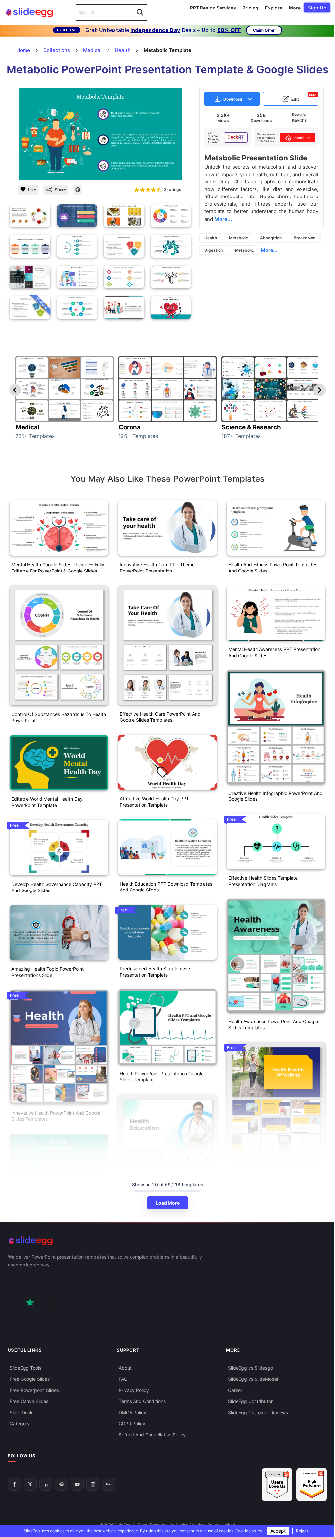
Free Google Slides (30, 1379)
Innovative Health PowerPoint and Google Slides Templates (55, 1116)
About (125, 1368)
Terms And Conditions (142, 1401)
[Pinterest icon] (77, 190)
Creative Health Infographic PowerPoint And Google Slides (275, 796)
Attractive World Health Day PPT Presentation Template (154, 802)
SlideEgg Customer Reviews (258, 1412)
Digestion (213, 250)
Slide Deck (21, 1412)
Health (210, 237)
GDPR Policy (132, 1423)
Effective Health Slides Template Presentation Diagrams (263, 881)
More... (269, 250)
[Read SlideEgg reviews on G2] (277, 1484)
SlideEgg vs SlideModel (253, 1379)
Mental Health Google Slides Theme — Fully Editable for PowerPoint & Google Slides (57, 567)
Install (298, 137)
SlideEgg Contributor (250, 1401)
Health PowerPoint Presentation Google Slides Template (161, 1076)
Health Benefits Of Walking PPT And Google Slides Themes (275, 1167)
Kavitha (299, 120)
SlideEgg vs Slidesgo (250, 1368)
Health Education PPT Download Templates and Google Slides (166, 887)
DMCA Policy (132, 1412)
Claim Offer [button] (264, 30)
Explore (273, 7)
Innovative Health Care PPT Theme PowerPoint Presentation (157, 567)
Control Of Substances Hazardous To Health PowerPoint (58, 717)
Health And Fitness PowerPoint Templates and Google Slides (272, 567)
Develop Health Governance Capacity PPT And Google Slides (56, 887)
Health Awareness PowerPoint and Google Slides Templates (273, 1024)
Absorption (271, 237)
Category (20, 1423)
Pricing (250, 7)
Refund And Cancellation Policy (152, 1434)
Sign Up (317, 8)
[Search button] (140, 12)
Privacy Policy (134, 1390)
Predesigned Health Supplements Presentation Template (155, 972)
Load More (168, 1203)
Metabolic (238, 237)
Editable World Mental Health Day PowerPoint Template (47, 802)
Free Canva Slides (29, 1401)
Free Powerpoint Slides (34, 1390)
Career (235, 1390)
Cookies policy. (249, 1530)
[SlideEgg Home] (167, 1241)
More (295, 7)
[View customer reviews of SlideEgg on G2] (311, 1484)
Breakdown (304, 237)
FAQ (123, 1379)
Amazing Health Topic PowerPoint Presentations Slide (47, 972)
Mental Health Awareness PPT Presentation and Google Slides (274, 652)
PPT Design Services (213, 7)
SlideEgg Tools (25, 1368)
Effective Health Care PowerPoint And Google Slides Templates (160, 717)
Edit (303, 97)
